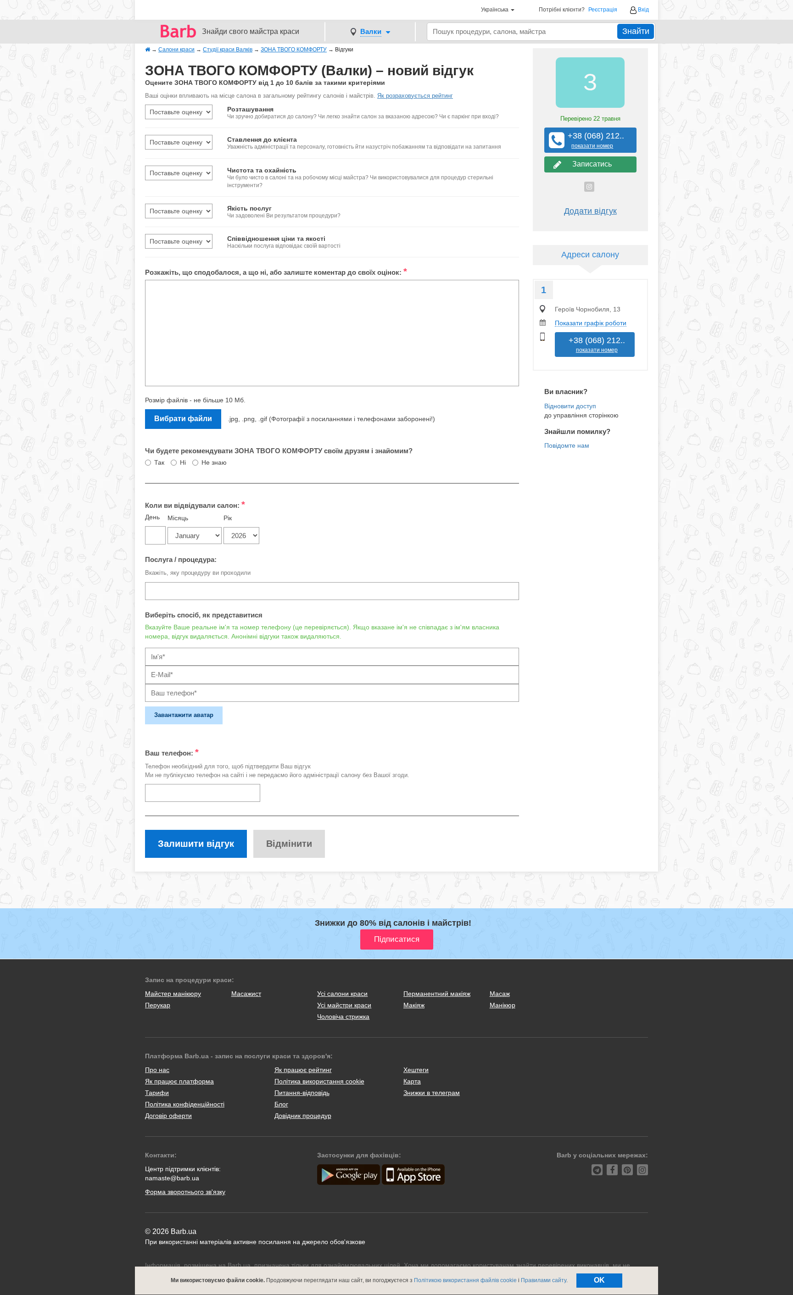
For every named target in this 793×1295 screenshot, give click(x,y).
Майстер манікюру (173, 993)
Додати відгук (590, 211)
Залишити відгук (196, 844)
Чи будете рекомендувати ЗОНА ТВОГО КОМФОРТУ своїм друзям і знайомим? (279, 451)
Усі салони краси (342, 993)
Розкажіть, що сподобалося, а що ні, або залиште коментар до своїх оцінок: (276, 272)
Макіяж (413, 1005)
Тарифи (157, 1092)
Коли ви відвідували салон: (195, 505)
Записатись (590, 164)
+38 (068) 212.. (592, 140)
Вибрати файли (183, 418)
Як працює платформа (179, 1081)
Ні (183, 462)
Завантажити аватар (183, 714)
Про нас (157, 1069)
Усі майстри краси (344, 1005)
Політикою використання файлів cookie (465, 1280)
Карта (412, 1081)
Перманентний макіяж (436, 993)
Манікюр (502, 1005)
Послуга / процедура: (181, 559)
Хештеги (416, 1069)
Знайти (635, 31)
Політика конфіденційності (184, 1104)
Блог (281, 1104)
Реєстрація (602, 10)
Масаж (500, 993)
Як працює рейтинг (303, 1069)
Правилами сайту (543, 1280)
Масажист (246, 993)
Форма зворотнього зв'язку (185, 1191)
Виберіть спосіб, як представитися (203, 615)
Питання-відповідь (301, 1092)
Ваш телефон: (172, 752)
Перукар (157, 1005)
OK (599, 1280)
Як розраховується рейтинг (415, 95)
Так (159, 462)
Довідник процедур (302, 1115)
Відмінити (289, 844)
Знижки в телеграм (431, 1092)
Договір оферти (168, 1115)
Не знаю (214, 462)
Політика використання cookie (319, 1081)
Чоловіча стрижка (343, 1016)
